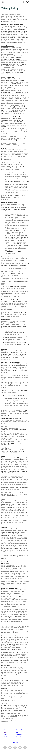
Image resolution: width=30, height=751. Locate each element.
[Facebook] (5, 747)
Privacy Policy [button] (20, 734)
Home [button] (5, 729)
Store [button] (5, 734)
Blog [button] (5, 732)
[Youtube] (20, 747)
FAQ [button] (17, 732)
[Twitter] (10, 747)
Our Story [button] (6, 737)
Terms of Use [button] (19, 737)
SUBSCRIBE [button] (14, 742)
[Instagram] (15, 747)
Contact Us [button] (19, 729)
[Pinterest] (25, 747)
